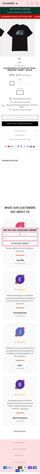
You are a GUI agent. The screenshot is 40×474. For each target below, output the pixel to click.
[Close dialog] (37, 229)
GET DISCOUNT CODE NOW (20, 243)
